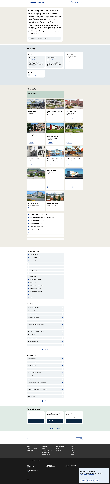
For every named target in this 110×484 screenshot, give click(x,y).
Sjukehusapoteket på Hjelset (36, 291)
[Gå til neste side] (50, 349)
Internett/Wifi (32, 266)
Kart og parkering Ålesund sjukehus (37, 226)
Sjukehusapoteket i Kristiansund (36, 285)
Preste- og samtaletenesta (35, 279)
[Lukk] (107, 469)
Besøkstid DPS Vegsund (35, 257)
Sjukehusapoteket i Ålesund (35, 288)
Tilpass (97, 480)
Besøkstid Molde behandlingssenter (37, 260)
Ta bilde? (31, 297)
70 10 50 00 (29, 467)
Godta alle (83, 480)
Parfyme (31, 273)
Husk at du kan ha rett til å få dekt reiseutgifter (39, 214)
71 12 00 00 (29, 471)
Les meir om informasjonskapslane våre (87, 474)
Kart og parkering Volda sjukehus (36, 223)
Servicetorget (33, 282)
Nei (33, 438)
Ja (28, 438)
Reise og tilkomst (33, 232)
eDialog (28, 478)
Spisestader (32, 294)
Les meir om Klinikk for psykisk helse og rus (39, 38)
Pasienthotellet (33, 276)
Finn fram (31, 118)
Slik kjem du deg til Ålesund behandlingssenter (39, 238)
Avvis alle (90, 480)
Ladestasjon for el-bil (34, 229)
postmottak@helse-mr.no (31, 475)
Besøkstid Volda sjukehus (35, 263)
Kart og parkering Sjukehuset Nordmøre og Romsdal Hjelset (42, 217)
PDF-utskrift (80, 438)
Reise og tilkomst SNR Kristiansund (37, 235)
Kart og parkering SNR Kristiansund (37, 220)
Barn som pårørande (34, 254)
